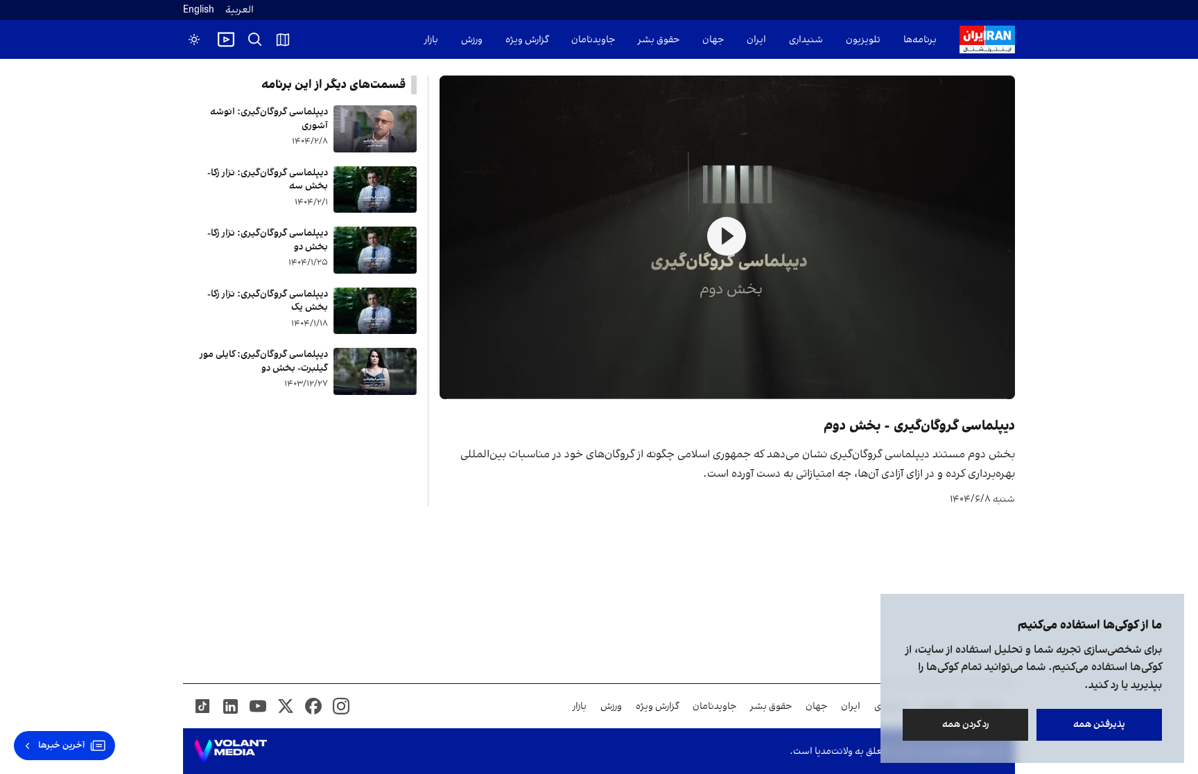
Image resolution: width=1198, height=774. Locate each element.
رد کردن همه (965, 724)
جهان (713, 40)
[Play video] (226, 39)
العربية (239, 10)
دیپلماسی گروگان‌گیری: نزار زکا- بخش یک (267, 301)
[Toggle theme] (194, 39)
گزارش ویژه (526, 40)
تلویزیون (863, 40)
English (198, 10)
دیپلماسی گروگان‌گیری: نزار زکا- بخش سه (267, 180)
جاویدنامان (593, 40)
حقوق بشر (658, 40)
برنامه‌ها (920, 40)
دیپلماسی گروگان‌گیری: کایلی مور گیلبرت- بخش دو (264, 361)
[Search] (255, 39)
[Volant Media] (230, 751)
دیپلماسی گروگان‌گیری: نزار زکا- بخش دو (267, 240)
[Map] (283, 39)
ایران (756, 40)
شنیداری (806, 40)
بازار (431, 40)
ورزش (472, 40)
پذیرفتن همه (1099, 724)
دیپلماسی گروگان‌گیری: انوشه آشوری (269, 119)
